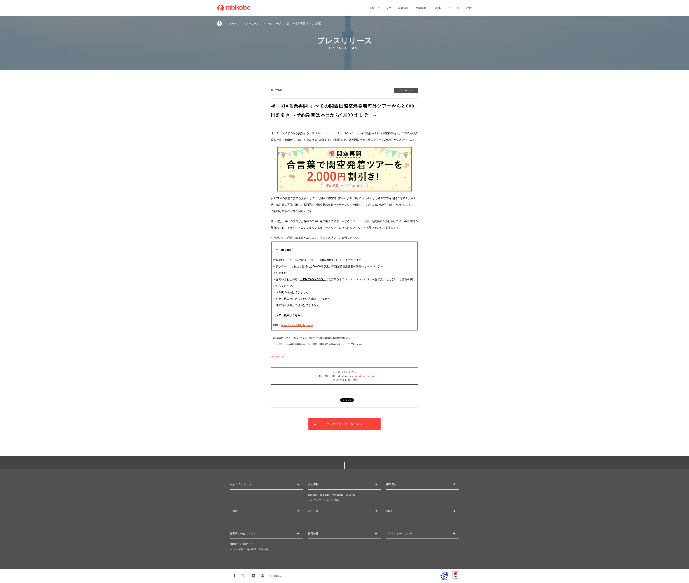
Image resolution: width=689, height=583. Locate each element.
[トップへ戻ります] (219, 25)
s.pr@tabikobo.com (363, 375)
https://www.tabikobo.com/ (297, 325)
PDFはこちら (279, 356)
